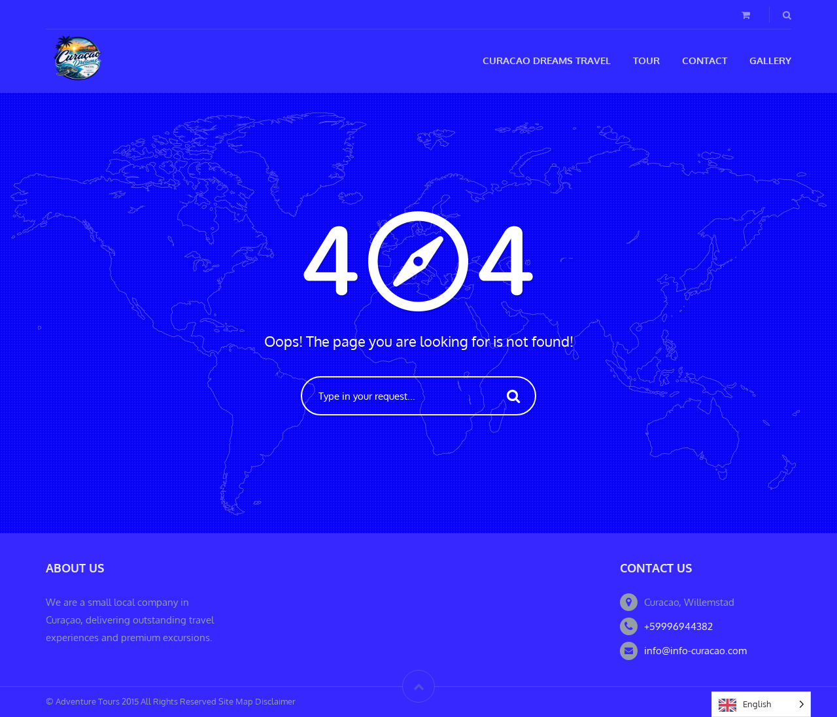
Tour (646, 60)
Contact (704, 60)
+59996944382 (678, 626)
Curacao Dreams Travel (547, 60)
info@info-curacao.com (695, 650)
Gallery (770, 60)
